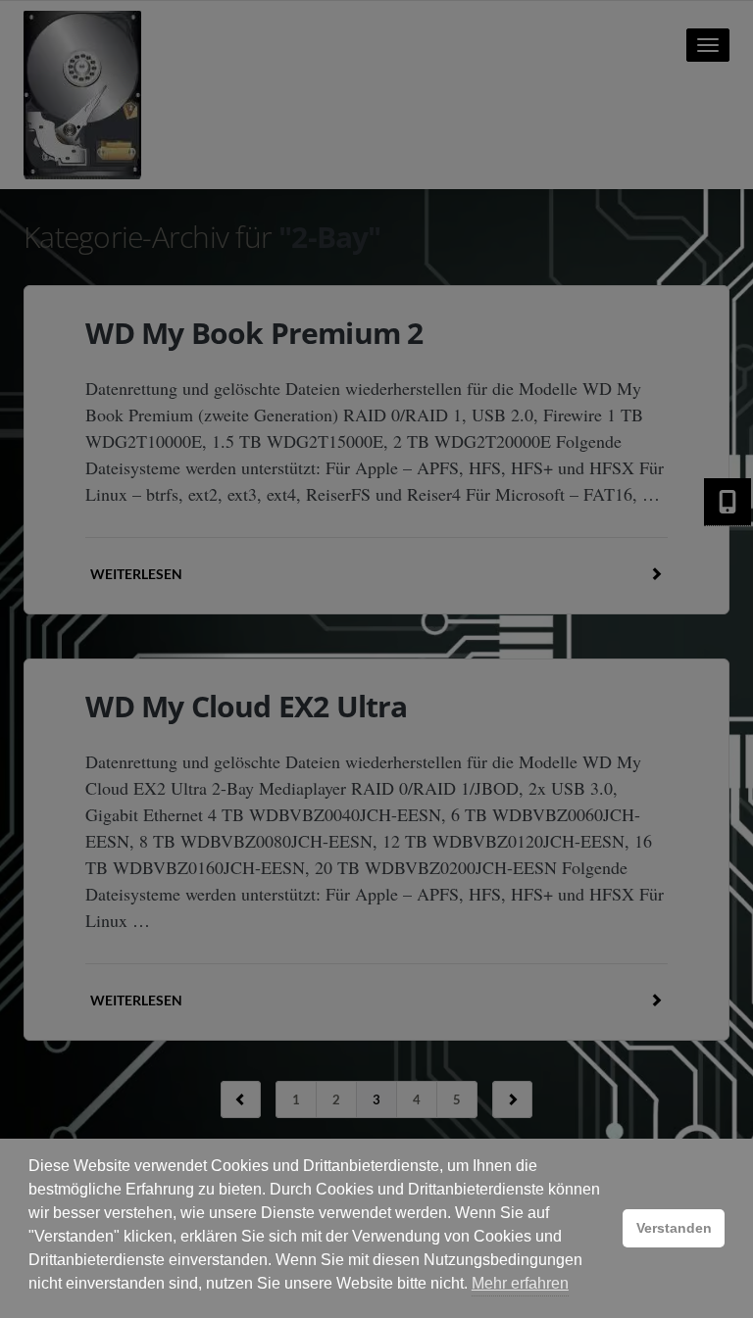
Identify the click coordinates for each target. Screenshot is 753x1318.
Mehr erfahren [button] (520, 1283)
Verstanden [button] (674, 1228)
